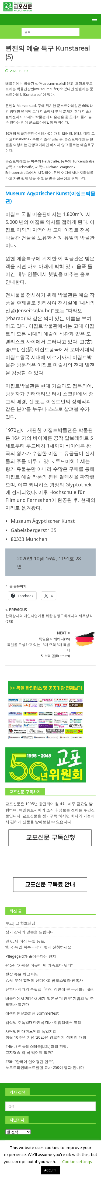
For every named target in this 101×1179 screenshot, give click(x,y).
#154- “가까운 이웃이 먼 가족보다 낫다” (39, 965)
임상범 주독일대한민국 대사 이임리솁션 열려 (43, 1022)
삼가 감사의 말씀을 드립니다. (30, 931)
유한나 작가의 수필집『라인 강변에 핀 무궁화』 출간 (50, 989)
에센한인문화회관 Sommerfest (32, 1013)
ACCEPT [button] (50, 1170)
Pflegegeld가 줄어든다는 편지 (30, 956)
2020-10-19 (18, 70)
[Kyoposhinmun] (50, 10)
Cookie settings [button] (77, 1161)
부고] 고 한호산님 (20, 923)
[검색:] (50, 31)
